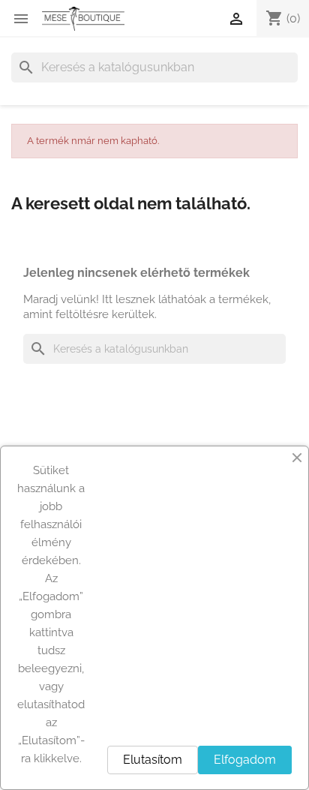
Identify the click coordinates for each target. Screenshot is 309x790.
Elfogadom (245, 759)
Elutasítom (152, 759)
